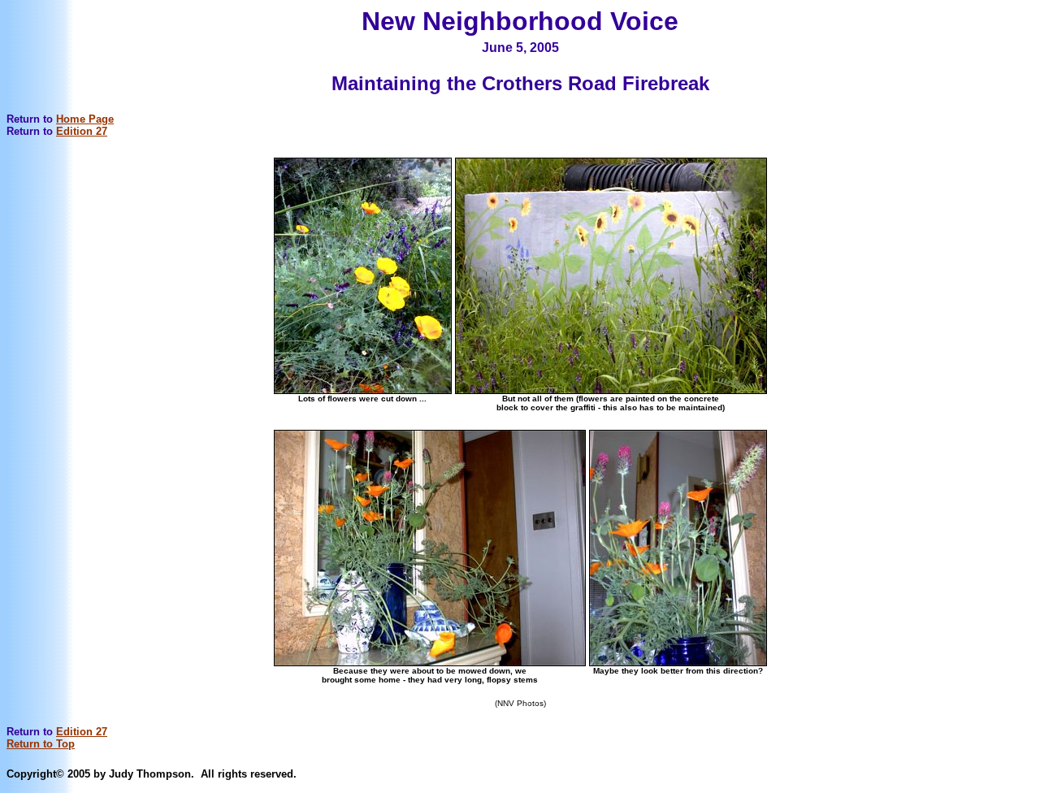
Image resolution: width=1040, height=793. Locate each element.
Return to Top (40, 744)
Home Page (85, 119)
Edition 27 (81, 131)
